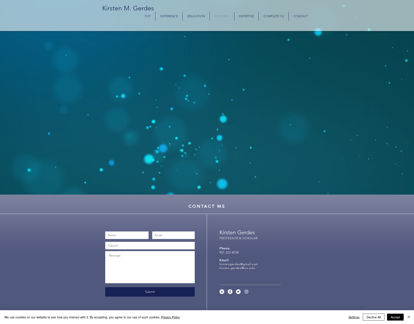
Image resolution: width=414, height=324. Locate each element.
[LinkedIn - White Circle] (222, 291)
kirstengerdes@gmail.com (239, 264)
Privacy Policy (170, 317)
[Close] (408, 317)
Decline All (374, 317)
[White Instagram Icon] (246, 291)
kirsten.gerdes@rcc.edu (237, 268)
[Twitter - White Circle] (238, 291)
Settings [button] (353, 317)
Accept (395, 317)
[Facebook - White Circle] (230, 291)
